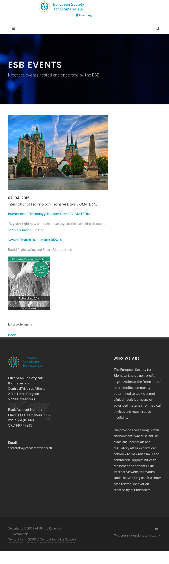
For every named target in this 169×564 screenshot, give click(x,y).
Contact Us (16, 539)
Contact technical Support (58, 539)
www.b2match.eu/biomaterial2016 (35, 239)
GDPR (32, 539)
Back (12, 335)
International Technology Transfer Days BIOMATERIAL (50, 213)
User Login (86, 15)
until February (18, 230)
